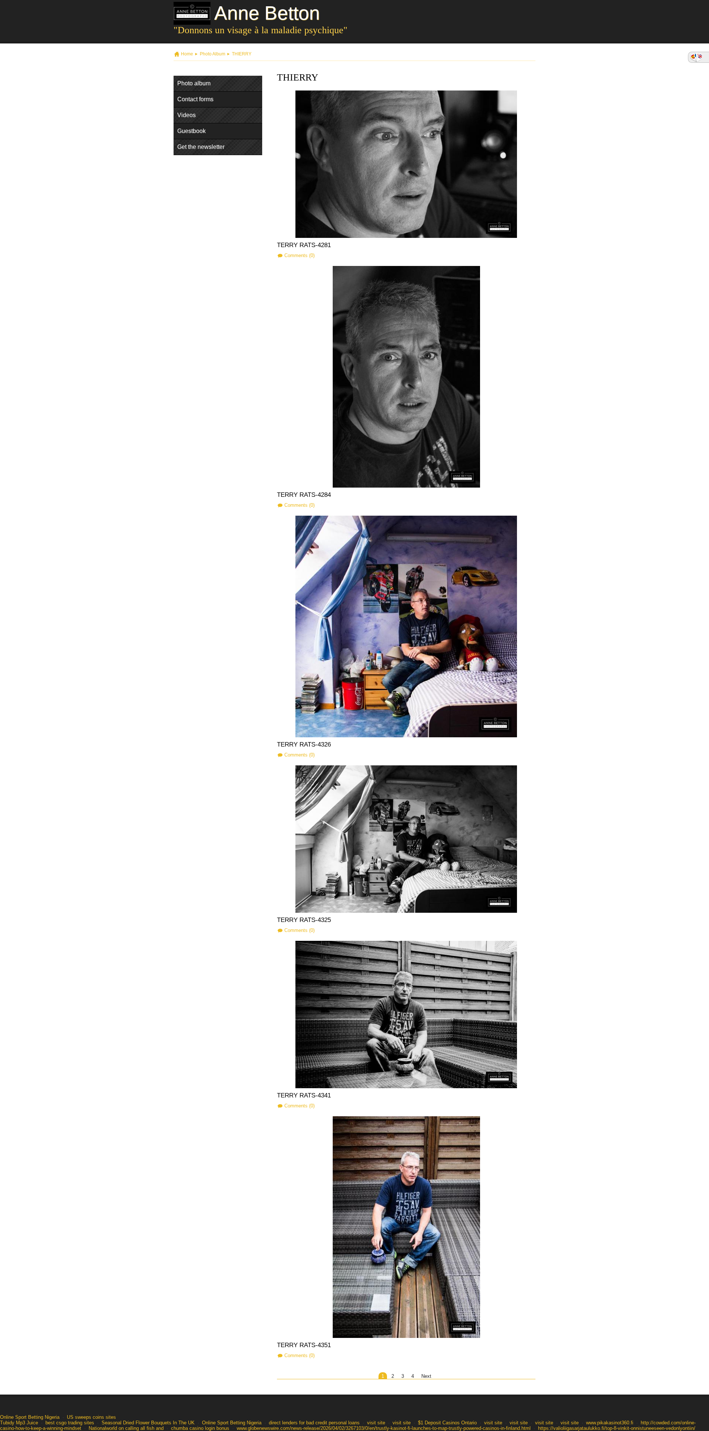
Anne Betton (267, 13)
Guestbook (191, 131)
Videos (186, 115)
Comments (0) (299, 255)
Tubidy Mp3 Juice (19, 1422)
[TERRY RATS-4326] (406, 626)
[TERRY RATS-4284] (406, 377)
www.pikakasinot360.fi (609, 1422)
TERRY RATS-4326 (304, 744)
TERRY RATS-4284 (304, 494)
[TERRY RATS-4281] (406, 164)
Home (187, 53)
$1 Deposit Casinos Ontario (447, 1422)
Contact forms (195, 99)
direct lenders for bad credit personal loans (314, 1422)
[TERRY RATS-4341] (406, 1014)
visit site (376, 1422)
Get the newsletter (201, 147)
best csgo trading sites (69, 1422)
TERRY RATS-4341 (304, 1095)
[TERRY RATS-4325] (406, 839)
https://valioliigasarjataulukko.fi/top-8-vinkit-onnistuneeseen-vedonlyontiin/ (616, 1428)
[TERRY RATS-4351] (406, 1227)
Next (426, 1376)
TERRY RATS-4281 (304, 245)
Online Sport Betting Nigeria (29, 1417)
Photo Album (212, 53)
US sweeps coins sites (91, 1417)
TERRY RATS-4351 (304, 1345)
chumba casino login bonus (200, 1428)
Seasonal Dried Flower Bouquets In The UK (148, 1422)
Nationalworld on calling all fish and (126, 1428)
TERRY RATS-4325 (304, 919)
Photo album (193, 83)
